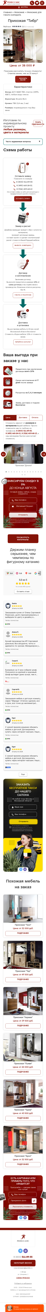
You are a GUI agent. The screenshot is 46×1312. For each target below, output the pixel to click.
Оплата (35, 418)
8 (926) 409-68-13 (24, 189)
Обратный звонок (23, 1263)
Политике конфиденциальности (25, 520)
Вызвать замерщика (23, 245)
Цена (8, 418)
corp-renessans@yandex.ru (23, 1268)
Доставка (23, 418)
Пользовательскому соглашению (19, 522)
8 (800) (23, 1257)
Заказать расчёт (23, 79)
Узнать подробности (38, 123)
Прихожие (19, 12)
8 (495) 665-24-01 (24, 186)
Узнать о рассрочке (23, 295)
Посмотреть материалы (23, 539)
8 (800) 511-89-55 (24, 182)
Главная (7, 12)
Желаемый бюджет (24, 506)
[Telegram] (21, 870)
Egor (14, 747)
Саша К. (15, 661)
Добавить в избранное (23, 1283)
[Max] (25, 870)
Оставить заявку (23, 198)
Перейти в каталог (23, 342)
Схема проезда (23, 1278)
